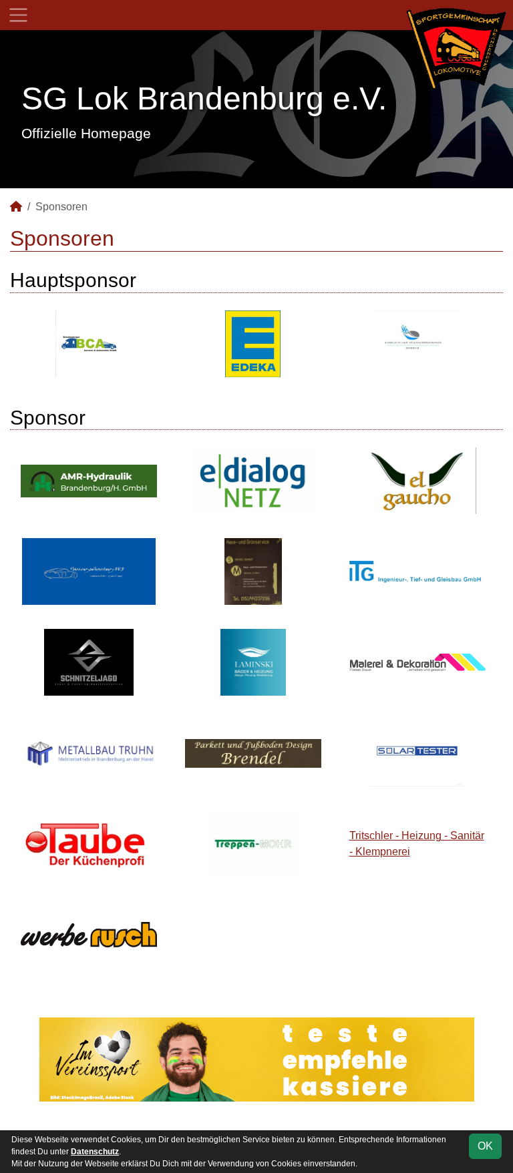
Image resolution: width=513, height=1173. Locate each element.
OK (485, 1146)
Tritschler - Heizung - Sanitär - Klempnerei (416, 843)
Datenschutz (95, 1151)
